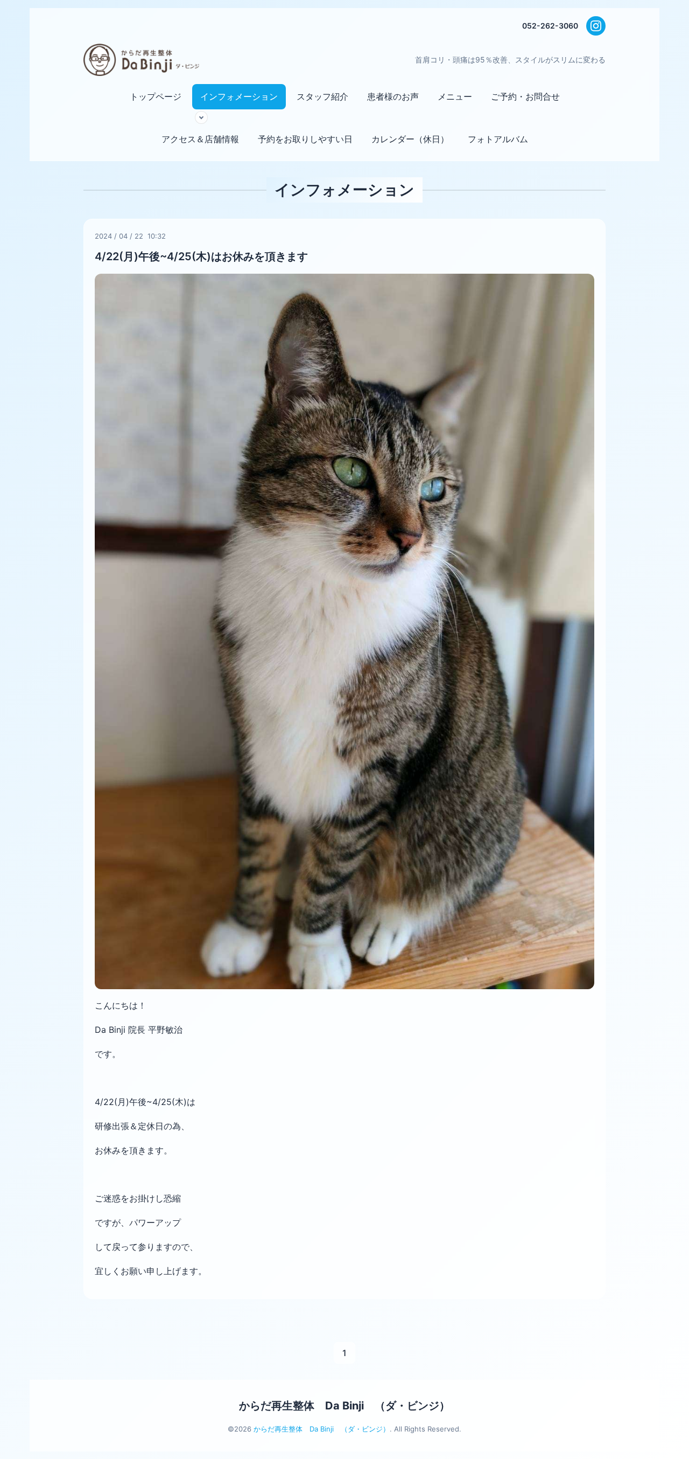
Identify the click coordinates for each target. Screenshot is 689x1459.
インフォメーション (239, 96)
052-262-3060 (550, 25)
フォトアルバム (498, 139)
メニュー (455, 96)
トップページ (155, 96)
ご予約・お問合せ (525, 96)
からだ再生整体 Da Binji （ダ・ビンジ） (344, 1405)
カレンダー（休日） (410, 139)
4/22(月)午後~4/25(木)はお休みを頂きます (201, 256)
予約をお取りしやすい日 (305, 139)
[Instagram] (596, 26)
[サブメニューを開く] (201, 117)
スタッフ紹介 (322, 96)
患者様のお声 (393, 96)
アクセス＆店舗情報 (200, 139)
